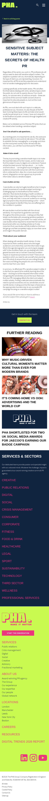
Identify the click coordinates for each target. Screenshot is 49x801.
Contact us (24, 320)
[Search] (37, 5)
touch (32, 297)
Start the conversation (18, 633)
